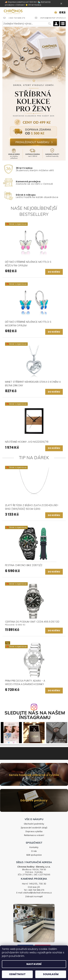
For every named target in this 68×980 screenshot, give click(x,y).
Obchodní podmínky (34, 823)
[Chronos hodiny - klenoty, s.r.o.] (13, 11)
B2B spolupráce (34, 854)
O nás (34, 851)
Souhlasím (51, 974)
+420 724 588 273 (36, 889)
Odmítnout (17, 974)
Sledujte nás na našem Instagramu (35, 715)
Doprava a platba (33, 831)
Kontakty (34, 847)
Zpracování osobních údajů (34, 827)
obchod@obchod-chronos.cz (37, 892)
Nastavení (34, 964)
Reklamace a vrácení (34, 835)
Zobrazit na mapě (34, 896)
